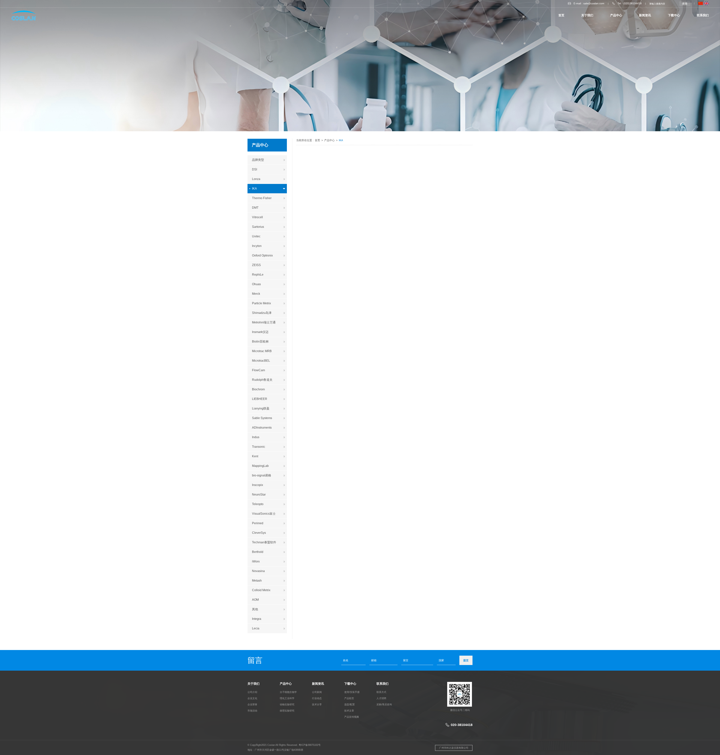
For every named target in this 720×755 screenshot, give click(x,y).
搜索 (684, 3)
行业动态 (317, 698)
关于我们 (587, 15)
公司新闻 (317, 692)
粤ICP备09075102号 (310, 745)
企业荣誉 (252, 704)
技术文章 (349, 710)
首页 (561, 15)
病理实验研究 (287, 710)
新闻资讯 (645, 15)
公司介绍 (252, 692)
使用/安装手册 (352, 692)
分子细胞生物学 (288, 692)
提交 (466, 660)
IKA (341, 140)
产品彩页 (349, 698)
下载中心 (674, 15)
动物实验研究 (287, 704)
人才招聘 (381, 698)
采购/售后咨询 (384, 704)
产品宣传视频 (351, 716)
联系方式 (381, 692)
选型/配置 (349, 704)
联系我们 (703, 15)
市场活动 (252, 710)
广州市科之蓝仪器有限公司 (453, 747)
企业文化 (252, 698)
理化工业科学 (287, 698)
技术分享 (317, 704)
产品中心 (329, 140)
